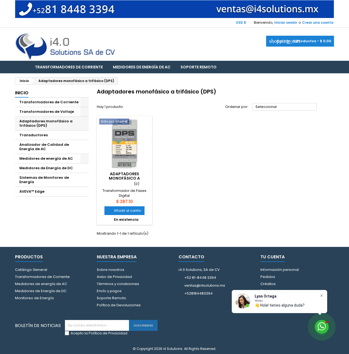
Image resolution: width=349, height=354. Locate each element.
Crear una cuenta (317, 22)
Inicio (21, 93)
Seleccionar (284, 107)
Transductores (33, 135)
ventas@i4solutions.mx (204, 285)
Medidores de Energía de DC (46, 168)
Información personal (279, 269)
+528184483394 (198, 293)
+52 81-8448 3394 (200, 277)
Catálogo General (31, 269)
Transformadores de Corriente (69, 67)
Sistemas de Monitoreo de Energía (44, 179)
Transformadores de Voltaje (46, 111)
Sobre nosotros (110, 269)
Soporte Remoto (198, 67)
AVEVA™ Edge (31, 191)
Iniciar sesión (285, 22)
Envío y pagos (109, 291)
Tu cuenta (272, 257)
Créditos (268, 283)
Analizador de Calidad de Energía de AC (44, 147)
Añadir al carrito (124, 210)
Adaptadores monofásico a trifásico (124, 178)
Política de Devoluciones (119, 305)
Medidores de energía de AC (141, 67)
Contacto (191, 257)
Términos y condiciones (118, 283)
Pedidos (267, 276)
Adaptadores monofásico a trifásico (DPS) (46, 123)
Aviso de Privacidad (114, 276)
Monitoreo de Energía (34, 298)
